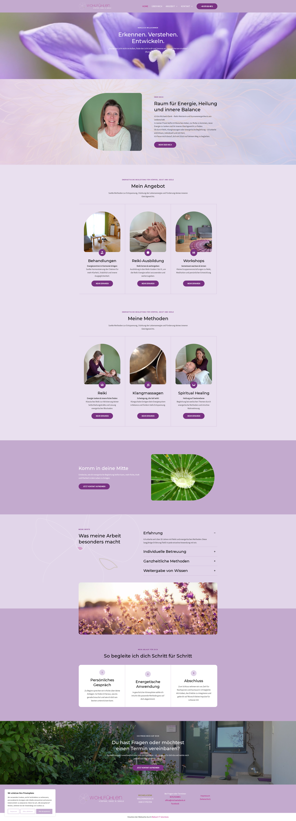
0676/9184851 (175, 797)
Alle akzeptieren (44, 811)
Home (145, 6)
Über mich (157, 6)
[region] (30, 802)
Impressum (205, 795)
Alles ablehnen (28, 811)
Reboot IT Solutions (160, 817)
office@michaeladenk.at (175, 800)
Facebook (175, 803)
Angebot (170, 6)
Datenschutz (205, 799)
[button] (176, 6)
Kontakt (185, 6)
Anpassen (13, 811)
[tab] (180, 537)
